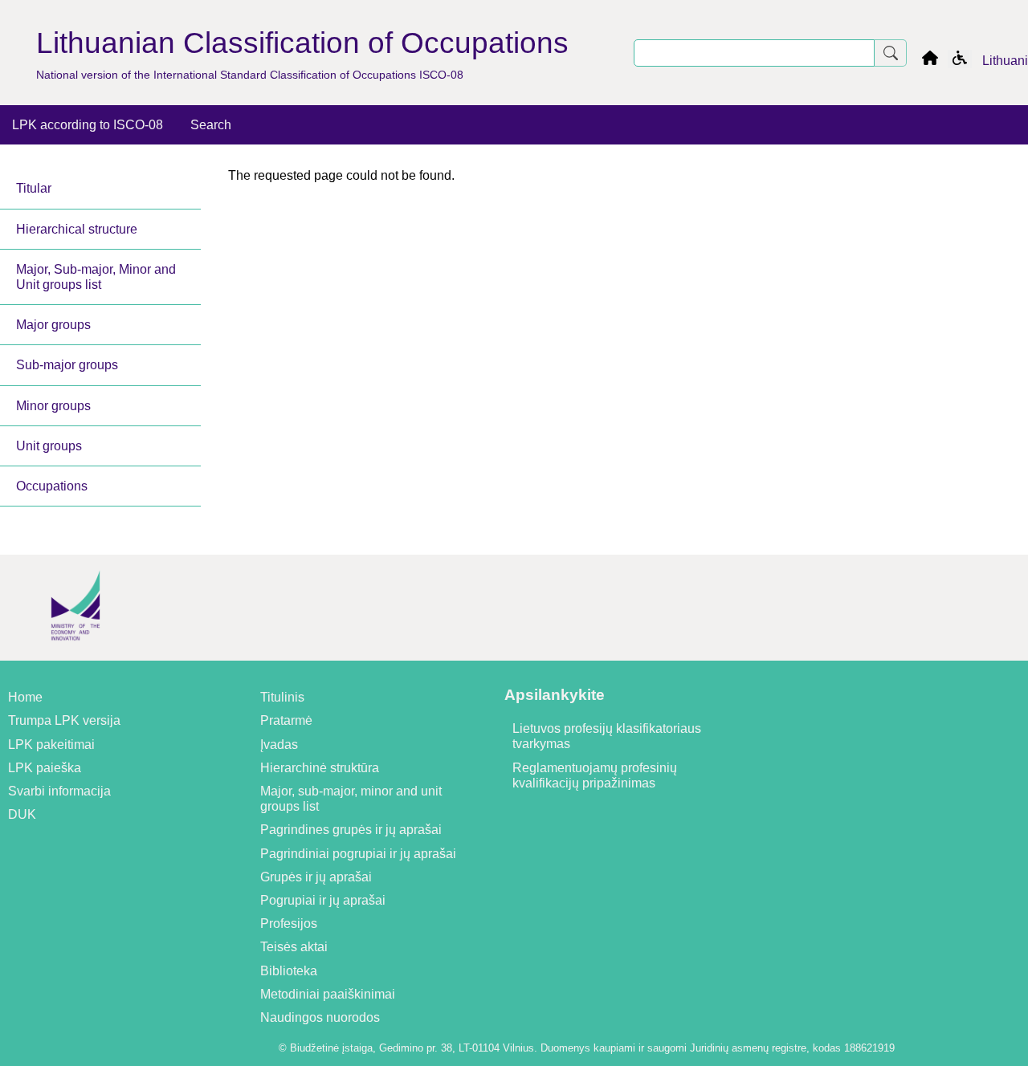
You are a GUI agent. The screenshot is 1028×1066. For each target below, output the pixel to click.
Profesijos (288, 923)
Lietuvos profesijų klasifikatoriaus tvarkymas (606, 736)
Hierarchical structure (76, 229)
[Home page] (930, 60)
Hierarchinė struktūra (319, 768)
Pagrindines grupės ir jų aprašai (351, 829)
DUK (22, 814)
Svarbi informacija (59, 791)
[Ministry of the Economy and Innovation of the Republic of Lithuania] (75, 653)
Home (25, 697)
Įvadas (279, 744)
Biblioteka (288, 971)
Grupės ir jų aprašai (316, 877)
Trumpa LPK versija (64, 720)
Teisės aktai (294, 947)
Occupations (52, 486)
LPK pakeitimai (51, 744)
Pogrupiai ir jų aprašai (323, 900)
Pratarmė (286, 720)
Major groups (53, 325)
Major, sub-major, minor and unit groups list (351, 798)
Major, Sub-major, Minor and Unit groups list (96, 276)
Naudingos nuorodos (320, 1017)
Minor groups (53, 406)
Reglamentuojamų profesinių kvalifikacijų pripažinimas (594, 775)
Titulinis (282, 697)
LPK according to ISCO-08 (87, 125)
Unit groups (49, 446)
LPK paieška (44, 768)
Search (210, 125)
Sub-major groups (67, 365)
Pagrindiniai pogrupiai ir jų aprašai (358, 854)
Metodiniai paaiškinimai (327, 994)
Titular (33, 188)
